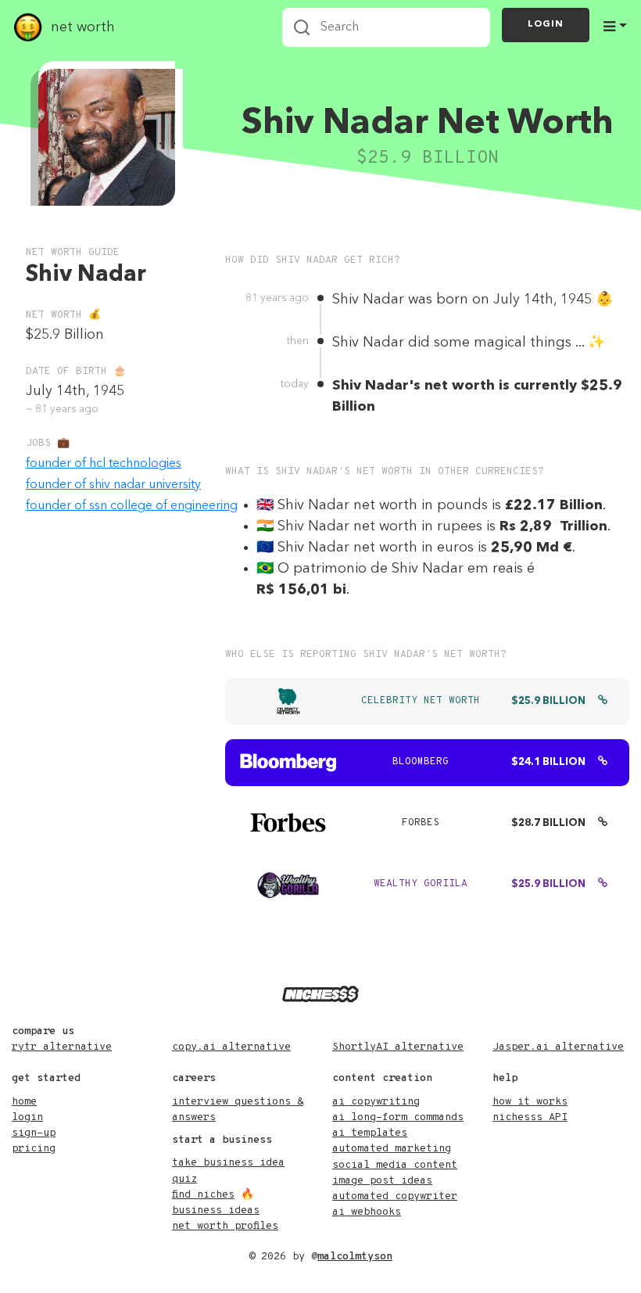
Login (546, 24)
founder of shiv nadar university (113, 485)
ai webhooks (366, 1212)
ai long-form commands (398, 1117)
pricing (34, 1148)
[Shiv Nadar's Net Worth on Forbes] (602, 823)
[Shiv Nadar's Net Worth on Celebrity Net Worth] (602, 701)
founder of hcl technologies (103, 464)
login (27, 1117)
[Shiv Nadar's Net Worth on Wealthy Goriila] (602, 885)
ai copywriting (376, 1101)
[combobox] (386, 27)
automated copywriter (394, 1196)
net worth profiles (225, 1226)
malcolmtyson (354, 1256)
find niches (203, 1194)
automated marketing (391, 1148)
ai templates (369, 1133)
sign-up (34, 1133)
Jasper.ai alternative (558, 1047)
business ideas (216, 1210)
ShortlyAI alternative (398, 1047)
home (24, 1101)
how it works (530, 1101)
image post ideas (382, 1180)
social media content (394, 1165)
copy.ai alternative (231, 1047)
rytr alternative (62, 1047)
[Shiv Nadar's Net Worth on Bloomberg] (602, 762)
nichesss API (530, 1117)
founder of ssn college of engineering (132, 506)
